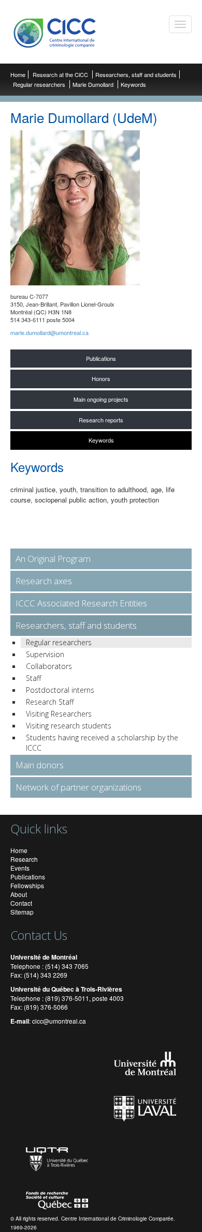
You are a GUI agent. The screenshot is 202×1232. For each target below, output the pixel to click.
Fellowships (27, 885)
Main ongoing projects (101, 399)
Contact (21, 903)
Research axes (44, 581)
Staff (33, 678)
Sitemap (22, 911)
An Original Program (53, 559)
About (18, 894)
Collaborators (49, 666)
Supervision (45, 654)
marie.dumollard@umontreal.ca (49, 332)
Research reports (101, 420)
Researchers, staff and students (136, 74)
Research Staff (50, 702)
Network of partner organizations (78, 787)
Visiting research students (68, 726)
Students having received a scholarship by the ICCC (102, 743)
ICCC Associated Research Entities (81, 603)
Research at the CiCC (61, 74)
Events (20, 867)
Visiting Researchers (59, 714)
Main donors (40, 765)
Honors (101, 378)
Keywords (101, 440)
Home (17, 74)
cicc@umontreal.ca (59, 1020)
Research (24, 859)
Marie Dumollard (93, 84)
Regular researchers (39, 84)
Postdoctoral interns (60, 690)
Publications (101, 358)
